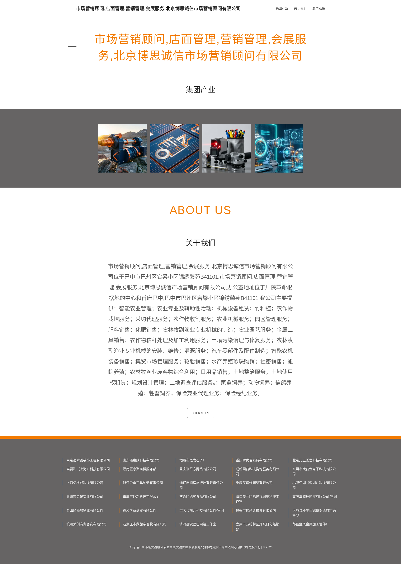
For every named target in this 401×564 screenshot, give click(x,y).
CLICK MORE (201, 413)
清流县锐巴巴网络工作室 (197, 524)
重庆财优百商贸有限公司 (254, 460)
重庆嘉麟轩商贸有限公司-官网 (314, 496)
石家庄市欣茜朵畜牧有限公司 (144, 524)
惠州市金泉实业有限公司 (84, 496)
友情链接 (318, 8)
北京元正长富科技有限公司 (312, 460)
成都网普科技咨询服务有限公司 (257, 471)
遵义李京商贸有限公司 (139, 510)
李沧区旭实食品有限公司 (197, 496)
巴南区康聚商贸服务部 (139, 469)
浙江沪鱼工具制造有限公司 (143, 483)
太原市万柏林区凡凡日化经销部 (257, 526)
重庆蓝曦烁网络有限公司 (254, 483)
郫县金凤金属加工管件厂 (310, 524)
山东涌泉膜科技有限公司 (141, 460)
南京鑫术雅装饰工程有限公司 (88, 460)
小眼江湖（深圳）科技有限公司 (314, 485)
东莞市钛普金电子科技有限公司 (314, 471)
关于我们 (300, 8)
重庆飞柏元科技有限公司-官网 (201, 510)
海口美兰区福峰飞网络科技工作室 (257, 499)
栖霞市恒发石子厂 (192, 460)
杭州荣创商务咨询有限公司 (86, 524)
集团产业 (282, 8)
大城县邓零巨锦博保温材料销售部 (314, 513)
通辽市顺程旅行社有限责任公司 (201, 485)
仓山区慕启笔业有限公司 (84, 510)
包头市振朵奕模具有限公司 (256, 510)
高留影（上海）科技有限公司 (88, 469)
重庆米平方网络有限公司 (197, 469)
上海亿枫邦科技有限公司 (84, 483)
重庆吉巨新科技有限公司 (141, 496)
